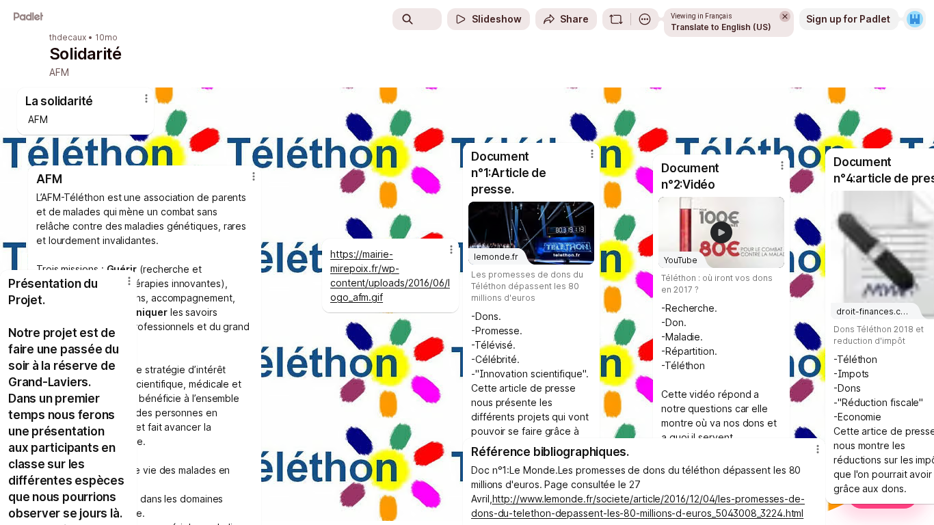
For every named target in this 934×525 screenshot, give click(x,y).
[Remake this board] (616, 19)
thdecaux (67, 37)
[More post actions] (129, 281)
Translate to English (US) (721, 27)
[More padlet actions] (644, 19)
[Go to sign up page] (915, 19)
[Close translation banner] (784, 16)
